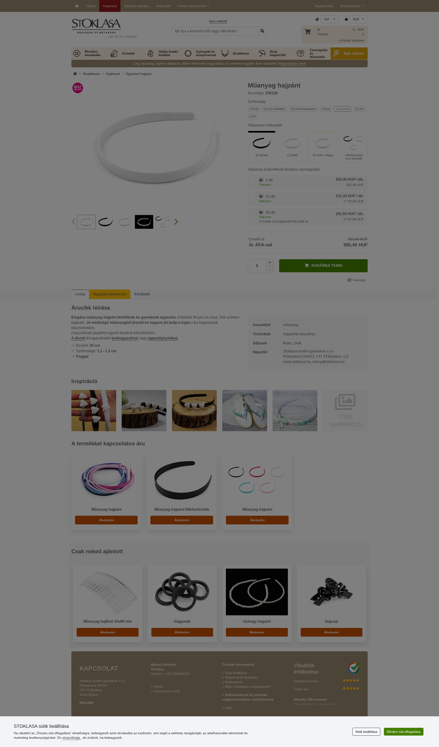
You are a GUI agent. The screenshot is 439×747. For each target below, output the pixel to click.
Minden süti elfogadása (403, 731)
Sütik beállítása (366, 731)
